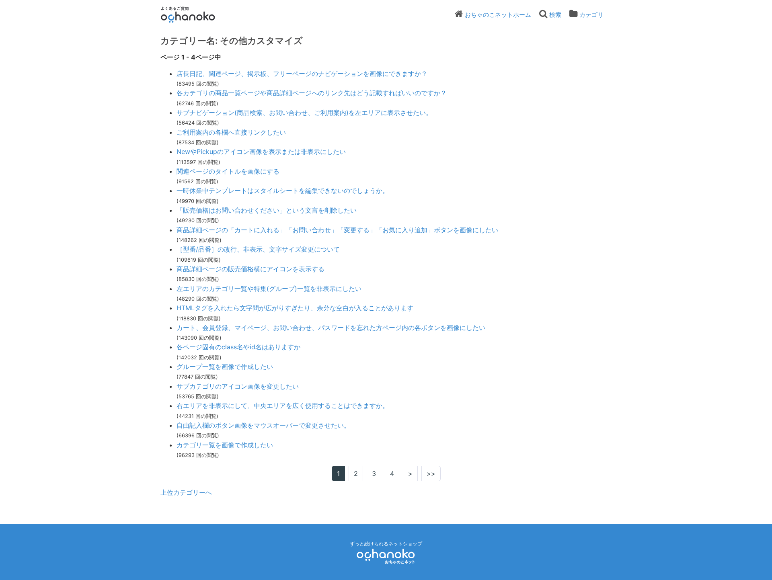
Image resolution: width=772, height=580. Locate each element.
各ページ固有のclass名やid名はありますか (238, 347)
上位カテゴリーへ (186, 492)
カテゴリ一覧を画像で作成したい (225, 445)
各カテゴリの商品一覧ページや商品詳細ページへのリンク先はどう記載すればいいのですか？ (312, 93)
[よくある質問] (198, 14)
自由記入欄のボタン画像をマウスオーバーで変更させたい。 (263, 425)
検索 (555, 14)
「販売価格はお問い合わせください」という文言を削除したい (267, 210)
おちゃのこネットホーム (498, 14)
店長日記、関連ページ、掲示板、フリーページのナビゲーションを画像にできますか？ (302, 74)
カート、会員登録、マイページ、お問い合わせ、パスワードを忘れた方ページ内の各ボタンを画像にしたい (331, 328)
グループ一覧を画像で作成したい (225, 367)
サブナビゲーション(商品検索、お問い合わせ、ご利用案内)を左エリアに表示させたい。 (304, 113)
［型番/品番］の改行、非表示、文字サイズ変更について (258, 249)
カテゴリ (591, 14)
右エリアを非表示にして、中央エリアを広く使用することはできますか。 (283, 406)
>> (431, 473)
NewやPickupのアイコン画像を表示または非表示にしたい (261, 152)
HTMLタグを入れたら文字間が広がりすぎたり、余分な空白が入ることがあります (295, 308)
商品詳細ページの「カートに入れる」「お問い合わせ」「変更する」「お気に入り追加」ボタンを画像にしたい (337, 230)
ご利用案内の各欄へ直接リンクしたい (231, 132)
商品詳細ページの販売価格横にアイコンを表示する (250, 269)
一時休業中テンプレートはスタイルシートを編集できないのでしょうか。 (283, 191)
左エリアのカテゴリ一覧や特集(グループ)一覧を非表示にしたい (269, 289)
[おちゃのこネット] (386, 556)
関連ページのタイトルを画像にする (228, 171)
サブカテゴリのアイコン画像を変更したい (238, 386)
